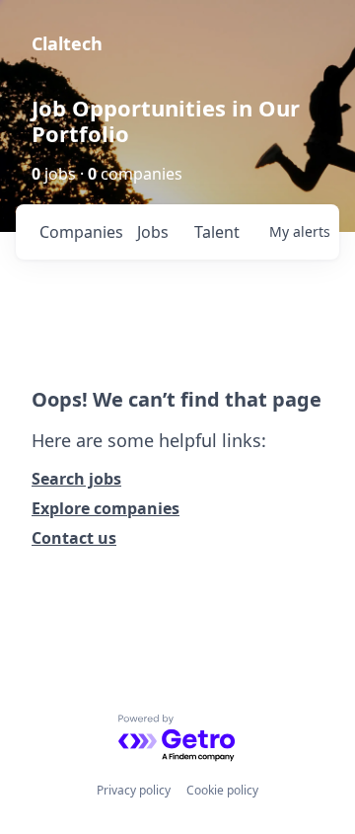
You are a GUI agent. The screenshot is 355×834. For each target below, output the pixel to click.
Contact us (74, 538)
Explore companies (105, 508)
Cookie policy (222, 790)
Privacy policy (134, 790)
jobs (153, 232)
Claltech (67, 43)
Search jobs (76, 479)
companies (80, 232)
